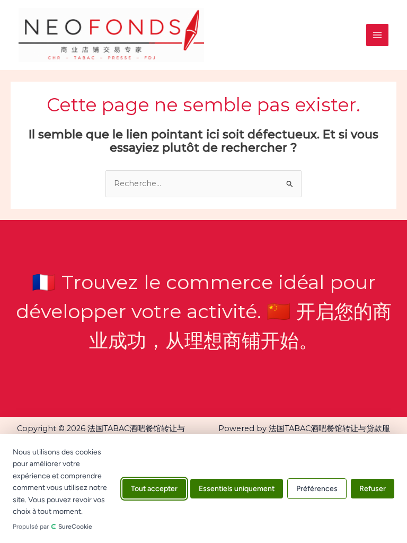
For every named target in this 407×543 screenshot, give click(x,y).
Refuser (372, 488)
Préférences (317, 488)
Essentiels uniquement (237, 488)
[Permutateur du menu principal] (377, 35)
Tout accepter (154, 488)
